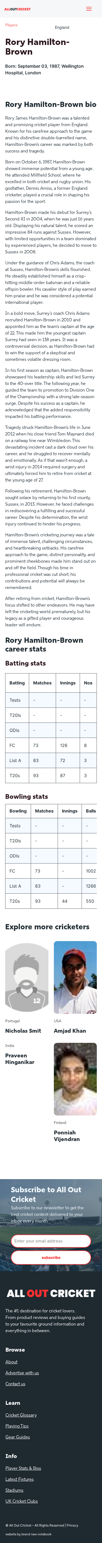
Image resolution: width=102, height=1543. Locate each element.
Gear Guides (17, 1437)
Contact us (15, 1384)
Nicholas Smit (23, 1031)
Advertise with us (22, 1373)
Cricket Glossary (21, 1415)
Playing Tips (17, 1426)
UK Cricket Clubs (21, 1501)
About (11, 1362)
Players (11, 25)
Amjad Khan (70, 1031)
